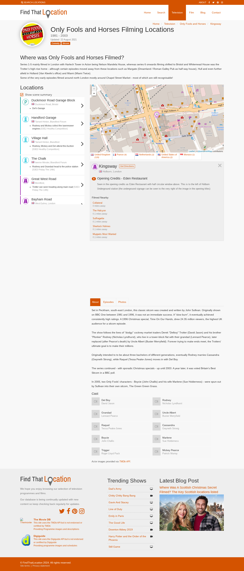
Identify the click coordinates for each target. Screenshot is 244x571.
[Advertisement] (52, 216)
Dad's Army (115, 488)
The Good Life (117, 522)
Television (177, 12)
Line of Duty (115, 509)
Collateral (97, 202)
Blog (202, 12)
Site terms (25, 566)
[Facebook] (209, 2)
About (202, 2)
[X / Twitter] (62, 511)
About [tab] (95, 302)
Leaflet (192, 151)
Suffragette (98, 218)
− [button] (94, 93)
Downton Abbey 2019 (121, 529)
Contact (216, 12)
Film (191, 12)
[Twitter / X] (213, 2)
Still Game (114, 546)
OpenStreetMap (205, 151)
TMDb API (124, 461)
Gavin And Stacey (119, 502)
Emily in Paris (116, 516)
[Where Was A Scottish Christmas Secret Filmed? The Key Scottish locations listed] (192, 512)
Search (161, 12)
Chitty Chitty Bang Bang (122, 495)
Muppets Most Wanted (104, 234)
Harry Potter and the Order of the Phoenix (127, 538)
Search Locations (34, 2)
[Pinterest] (218, 2)
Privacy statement (41, 566)
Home (147, 12)
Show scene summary (38, 94)
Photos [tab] (122, 302)
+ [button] (94, 88)
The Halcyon (99, 210)
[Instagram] (222, 2)
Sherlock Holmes (101, 226)
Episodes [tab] (108, 302)
